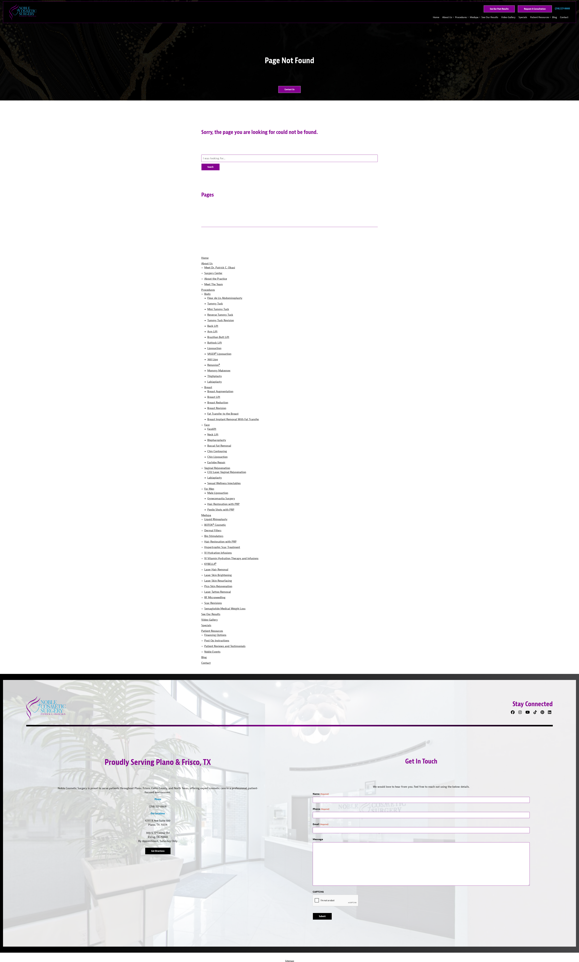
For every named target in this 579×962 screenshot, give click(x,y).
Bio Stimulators (213, 536)
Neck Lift (212, 434)
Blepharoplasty (216, 440)
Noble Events (212, 651)
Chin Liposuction (217, 456)
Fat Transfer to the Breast (223, 413)
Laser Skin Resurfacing (218, 580)
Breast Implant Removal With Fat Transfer (233, 419)
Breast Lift (213, 396)
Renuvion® (213, 365)
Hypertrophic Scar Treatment (222, 547)
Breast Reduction (217, 402)
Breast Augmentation (220, 391)
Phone (321, 809)
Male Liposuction (217, 492)
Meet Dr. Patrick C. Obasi (219, 267)
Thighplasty (214, 376)
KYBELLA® (210, 563)
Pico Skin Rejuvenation (218, 586)
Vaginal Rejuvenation (217, 468)
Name (321, 793)
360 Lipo (212, 359)
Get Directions (158, 851)
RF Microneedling (214, 597)
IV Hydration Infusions (218, 552)
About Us (447, 17)
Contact (564, 17)
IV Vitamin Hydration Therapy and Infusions (231, 558)
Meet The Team (213, 284)
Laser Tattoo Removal (217, 591)
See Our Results (489, 17)
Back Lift (212, 325)
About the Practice (215, 278)
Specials (523, 17)
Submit (322, 916)
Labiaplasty (214, 381)
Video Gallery (508, 17)
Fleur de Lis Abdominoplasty (224, 298)
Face (207, 424)
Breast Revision (216, 408)
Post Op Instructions (216, 640)
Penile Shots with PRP (220, 509)
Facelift (211, 428)
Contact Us (289, 89)
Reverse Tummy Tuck (220, 314)
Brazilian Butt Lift (218, 337)
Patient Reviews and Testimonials (224, 646)
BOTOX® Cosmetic (215, 524)
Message (318, 839)
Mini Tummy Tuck (218, 309)
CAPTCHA (318, 891)
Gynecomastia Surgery (221, 498)
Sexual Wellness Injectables (224, 483)
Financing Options (215, 634)
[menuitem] (436, 17)
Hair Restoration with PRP (223, 504)
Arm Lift (212, 331)
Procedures (461, 17)
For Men (209, 488)
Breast (208, 387)
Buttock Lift (214, 342)
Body (207, 293)
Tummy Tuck (215, 303)
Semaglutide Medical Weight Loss (224, 608)
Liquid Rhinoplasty (215, 519)
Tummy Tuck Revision (220, 320)
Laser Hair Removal (216, 569)
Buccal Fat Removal (219, 445)
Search (210, 167)
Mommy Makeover (219, 370)
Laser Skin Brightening (218, 575)
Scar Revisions (213, 603)
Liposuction (214, 348)
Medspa (474, 17)
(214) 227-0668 (157, 806)
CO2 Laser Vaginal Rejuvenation (226, 472)
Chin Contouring (217, 451)
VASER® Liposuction (219, 353)
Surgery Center (213, 273)
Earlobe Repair (216, 462)
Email (321, 824)
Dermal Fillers (212, 530)
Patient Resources (539, 17)
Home (436, 17)
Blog (554, 17)
